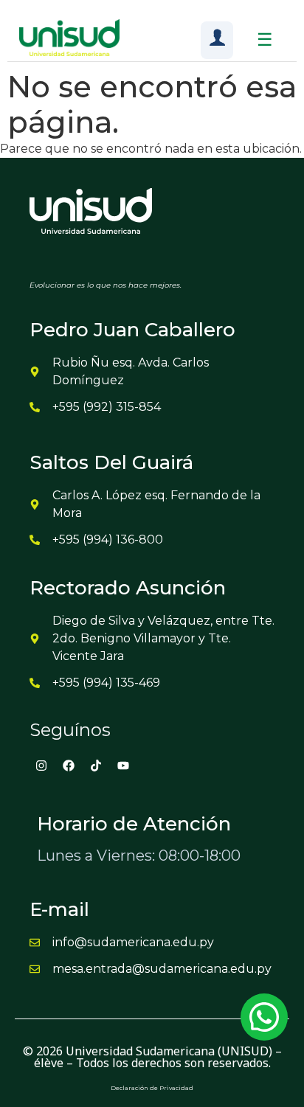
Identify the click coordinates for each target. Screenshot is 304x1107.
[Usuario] (217, 40)
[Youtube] (123, 765)
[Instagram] (41, 765)
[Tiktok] (96, 765)
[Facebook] (68, 765)
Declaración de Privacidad (152, 1088)
